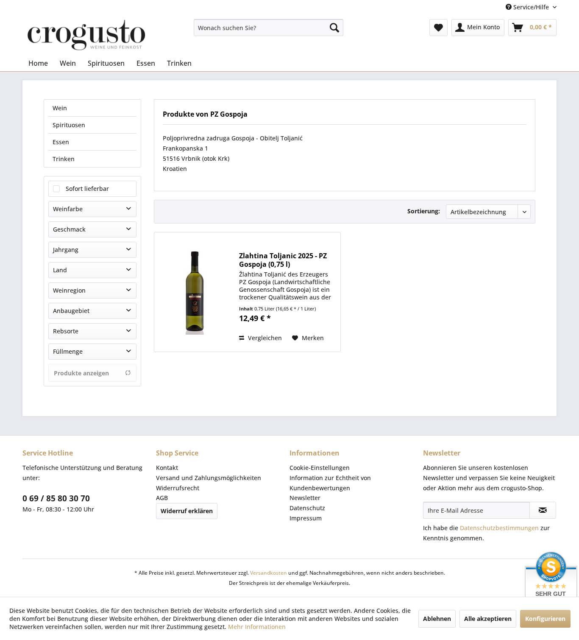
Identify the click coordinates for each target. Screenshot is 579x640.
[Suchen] (334, 27)
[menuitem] (268, 27)
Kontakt (167, 468)
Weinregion (69, 290)
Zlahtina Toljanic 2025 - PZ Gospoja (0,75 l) (283, 260)
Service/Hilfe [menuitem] (531, 7)
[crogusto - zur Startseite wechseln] (86, 35)
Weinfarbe (68, 209)
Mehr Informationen (257, 627)
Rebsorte (65, 331)
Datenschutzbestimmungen (499, 528)
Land (60, 270)
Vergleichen (264, 338)
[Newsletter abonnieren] (542, 510)
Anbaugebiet (71, 311)
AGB (162, 498)
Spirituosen (69, 125)
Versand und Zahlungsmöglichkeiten (208, 478)
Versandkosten (268, 572)
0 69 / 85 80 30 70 (56, 498)
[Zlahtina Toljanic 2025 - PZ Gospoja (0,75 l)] (195, 292)
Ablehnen (437, 619)
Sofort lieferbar (87, 188)
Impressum (306, 518)
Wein (60, 108)
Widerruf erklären (187, 511)
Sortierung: (423, 211)
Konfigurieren (545, 619)
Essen (61, 142)
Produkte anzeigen (81, 373)
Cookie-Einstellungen (320, 468)
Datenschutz (307, 508)
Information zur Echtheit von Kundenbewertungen (330, 483)
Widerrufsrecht (177, 488)
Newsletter (305, 498)
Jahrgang (65, 250)
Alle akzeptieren (488, 619)
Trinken (64, 159)
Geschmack (69, 229)
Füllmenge (68, 351)
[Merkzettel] (438, 27)
